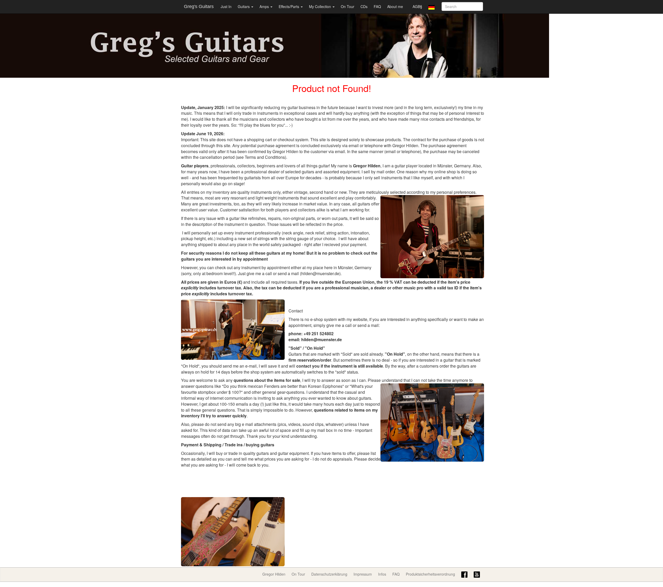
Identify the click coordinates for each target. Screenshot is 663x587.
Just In (226, 6)
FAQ (377, 6)
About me (395, 6)
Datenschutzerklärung (329, 574)
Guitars (244, 6)
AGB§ (417, 6)
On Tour (347, 6)
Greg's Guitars (199, 6)
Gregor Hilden (273, 574)
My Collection (320, 6)
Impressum (363, 574)
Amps (265, 6)
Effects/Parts (289, 6)
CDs (364, 6)
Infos (382, 574)
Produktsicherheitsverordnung (430, 574)
